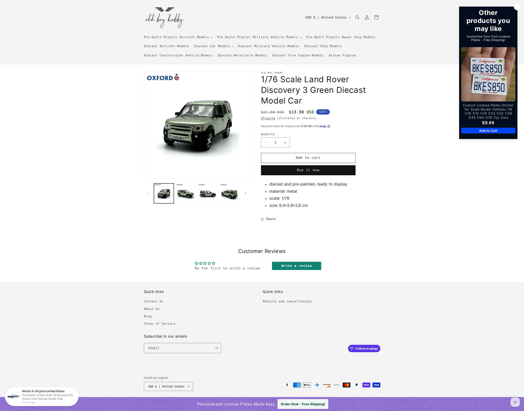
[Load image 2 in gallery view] (186, 193)
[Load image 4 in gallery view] (230, 193)
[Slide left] (148, 193)
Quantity (268, 134)
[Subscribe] (216, 348)
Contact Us (154, 301)
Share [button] (271, 219)
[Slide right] (245, 193)
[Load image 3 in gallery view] (208, 193)
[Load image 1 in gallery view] (164, 193)
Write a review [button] (296, 266)
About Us (152, 309)
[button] (178, 37)
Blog (148, 316)
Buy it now (308, 170)
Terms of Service (159, 323)
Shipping (268, 118)
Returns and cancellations (287, 301)
